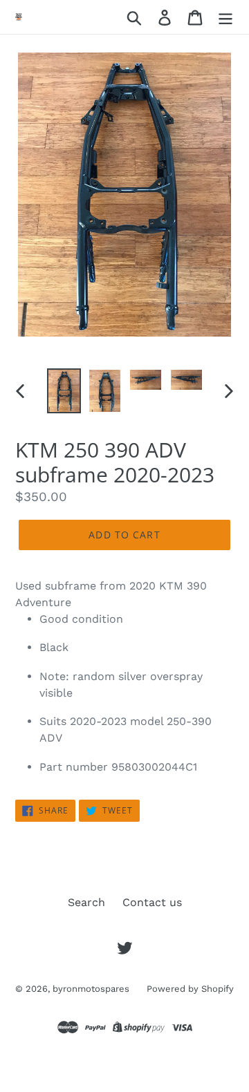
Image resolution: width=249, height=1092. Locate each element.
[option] (64, 391)
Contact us (152, 902)
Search (86, 902)
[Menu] (225, 16)
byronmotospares (91, 988)
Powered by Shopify (190, 988)
